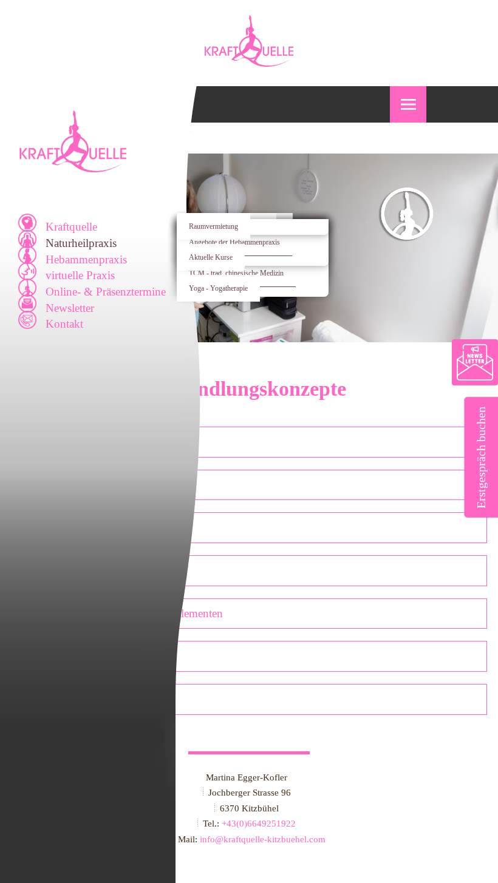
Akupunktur (51, 441)
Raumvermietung (213, 226)
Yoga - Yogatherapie (218, 288)
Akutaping (47, 655)
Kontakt (64, 323)
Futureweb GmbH (252, 854)
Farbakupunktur (59, 527)
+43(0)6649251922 (259, 823)
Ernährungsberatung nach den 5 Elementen (122, 613)
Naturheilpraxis (81, 243)
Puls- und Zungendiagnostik (88, 570)
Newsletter (70, 308)
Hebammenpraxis (86, 259)
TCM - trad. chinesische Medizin (236, 273)
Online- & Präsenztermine (106, 291)
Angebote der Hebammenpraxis (234, 242)
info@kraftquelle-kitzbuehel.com (263, 839)
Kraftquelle (71, 226)
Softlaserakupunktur (69, 484)
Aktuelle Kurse (211, 257)
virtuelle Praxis (80, 275)
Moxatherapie (54, 698)
